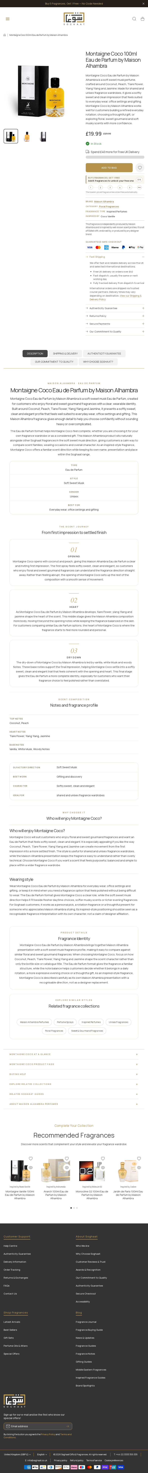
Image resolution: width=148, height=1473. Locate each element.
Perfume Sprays (65, 1022)
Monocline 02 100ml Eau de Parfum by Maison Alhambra (92, 1195)
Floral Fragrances (109, 206)
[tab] (65, 353)
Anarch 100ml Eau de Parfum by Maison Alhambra (56, 1195)
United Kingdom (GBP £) (16, 1454)
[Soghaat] (74, 18)
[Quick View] (30, 1167)
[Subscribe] (67, 1426)
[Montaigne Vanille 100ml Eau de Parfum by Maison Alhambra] (20, 1169)
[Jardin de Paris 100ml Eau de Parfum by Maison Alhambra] (128, 1169)
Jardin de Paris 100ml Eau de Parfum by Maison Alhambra (128, 1195)
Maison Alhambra (104, 201)
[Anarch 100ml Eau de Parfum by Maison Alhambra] (56, 1169)
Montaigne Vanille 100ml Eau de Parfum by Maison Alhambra (20, 1195)
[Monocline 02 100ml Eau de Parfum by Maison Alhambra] (92, 1169)
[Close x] (143, 3)
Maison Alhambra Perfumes (34, 1022)
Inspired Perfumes (91, 1022)
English (41, 1454)
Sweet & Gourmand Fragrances (87, 1030)
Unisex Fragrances (118, 1022)
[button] (142, 19)
